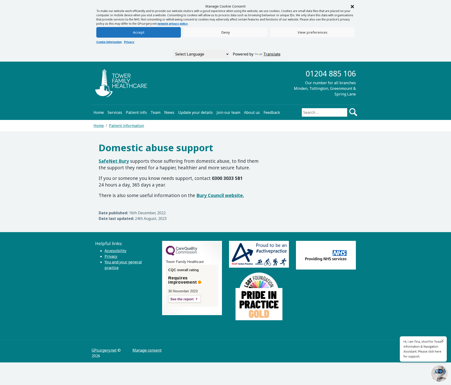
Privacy (129, 42)
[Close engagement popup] (442, 340)
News (169, 112)
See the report (182, 299)
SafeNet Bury (114, 161)
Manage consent (147, 350)
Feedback (272, 112)
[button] (352, 6)
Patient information (126, 125)
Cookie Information (109, 42)
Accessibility (115, 250)
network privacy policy (172, 23)
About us (252, 112)
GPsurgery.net (104, 350)
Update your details (195, 112)
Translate (271, 54)
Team (155, 112)
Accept (138, 32)
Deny (225, 32)
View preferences (312, 32)
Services (115, 112)
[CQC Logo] (181, 254)
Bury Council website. (220, 195)
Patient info (136, 112)
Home (98, 112)
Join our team (228, 112)
